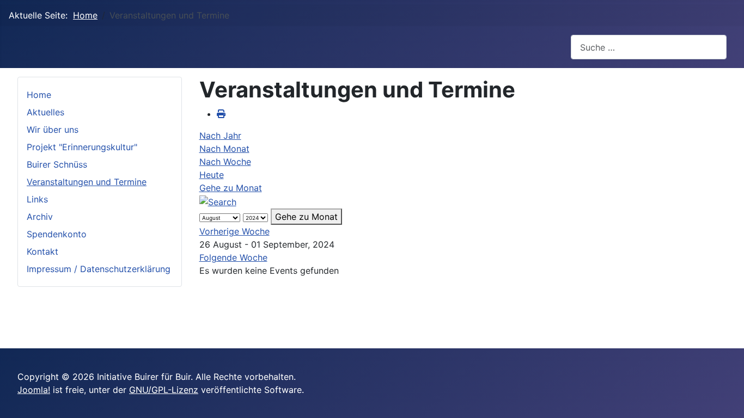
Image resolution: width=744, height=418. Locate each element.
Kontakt (42, 251)
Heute (211, 174)
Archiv (40, 216)
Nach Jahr (220, 135)
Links (37, 199)
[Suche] (217, 200)
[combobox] (649, 47)
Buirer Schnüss (57, 164)
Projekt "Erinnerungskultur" (82, 147)
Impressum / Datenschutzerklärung (98, 268)
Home (39, 94)
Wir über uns (52, 129)
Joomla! (33, 389)
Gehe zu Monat (230, 187)
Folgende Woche (233, 257)
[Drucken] (221, 113)
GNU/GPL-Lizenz (163, 389)
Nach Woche (225, 161)
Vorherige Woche (234, 231)
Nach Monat (224, 148)
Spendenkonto (57, 234)
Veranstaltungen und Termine (87, 181)
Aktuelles (45, 112)
